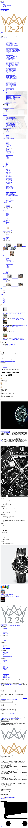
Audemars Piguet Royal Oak (12, 45)
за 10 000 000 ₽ (9, 183)
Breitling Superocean (10, 89)
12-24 (4, 364)
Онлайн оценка (6, 255)
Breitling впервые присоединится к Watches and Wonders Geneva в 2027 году (15, 313)
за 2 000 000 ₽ (9, 178)
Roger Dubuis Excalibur (11, 70)
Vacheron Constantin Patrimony (12, 62)
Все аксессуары (6, 231)
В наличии (8, 140)
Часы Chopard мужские (11, 83)
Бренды (5, 41)
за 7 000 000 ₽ (9, 182)
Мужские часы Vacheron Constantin (13, 95)
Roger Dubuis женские (11, 69)
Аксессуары (5, 221)
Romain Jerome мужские (11, 66)
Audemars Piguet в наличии (12, 48)
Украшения (5, 203)
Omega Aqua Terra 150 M (11, 56)
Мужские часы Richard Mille (12, 93)
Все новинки (6, 242)
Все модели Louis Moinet (11, 73)
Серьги (7, 214)
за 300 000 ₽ (8, 173)
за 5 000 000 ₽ (9, 180)
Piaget (7, 163)
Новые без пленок (6, 770)
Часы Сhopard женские (11, 84)
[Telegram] (8, 587)
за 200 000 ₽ (8, 172)
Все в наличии (6, 282)
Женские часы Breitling (11, 126)
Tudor (7, 156)
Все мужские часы (7, 103)
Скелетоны (8, 201)
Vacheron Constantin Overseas (12, 64)
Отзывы (5, 646)
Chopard (7, 111)
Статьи (4, 661)
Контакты (5, 645)
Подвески (8, 217)
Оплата (4, 654)
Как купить (5, 652)
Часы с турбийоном (10, 200)
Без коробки (14, 776)
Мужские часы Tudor (10, 98)
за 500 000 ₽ (8, 175)
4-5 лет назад (19, 783)
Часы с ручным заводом (11, 192)
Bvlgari (7, 106)
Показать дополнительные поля (8, 706)
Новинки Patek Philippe (11, 61)
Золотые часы (9, 186)
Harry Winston (21, 762)
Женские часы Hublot (10, 124)
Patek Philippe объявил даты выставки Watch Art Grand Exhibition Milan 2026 (13, 339)
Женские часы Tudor (10, 123)
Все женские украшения (8, 132)
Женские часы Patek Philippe (12, 120)
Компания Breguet (5, 431)
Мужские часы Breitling (11, 102)
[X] (5, 587)
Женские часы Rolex (10, 117)
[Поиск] (16, 36)
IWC (7, 165)
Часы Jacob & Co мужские (11, 76)
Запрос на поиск (6, 677)
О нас (4, 644)
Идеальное (14, 770)
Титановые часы (9, 188)
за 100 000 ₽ (8, 169)
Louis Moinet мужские (10, 75)
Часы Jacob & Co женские (11, 77)
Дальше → (9, 765)
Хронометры (8, 199)
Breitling (7, 159)
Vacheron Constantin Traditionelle (13, 63)
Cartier (7, 110)
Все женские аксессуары (8, 138)
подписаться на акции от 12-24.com (10, 719)
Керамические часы (10, 187)
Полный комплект (6, 776)
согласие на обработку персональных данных (13, 360)
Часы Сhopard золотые (11, 85)
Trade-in (7, 146)
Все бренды (5, 166)
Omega (7, 112)
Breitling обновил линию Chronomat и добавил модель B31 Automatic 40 (13, 319)
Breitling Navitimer (10, 88)
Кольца (7, 213)
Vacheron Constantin (10, 152)
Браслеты (8, 216)
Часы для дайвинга (10, 196)
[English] (4, 292)
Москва (5, 4)
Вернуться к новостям (5, 585)
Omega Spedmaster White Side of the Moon (10, 596)
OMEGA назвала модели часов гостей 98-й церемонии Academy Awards (14, 332)
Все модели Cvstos (10, 71)
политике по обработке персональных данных (11, 684)
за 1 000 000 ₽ (9, 176)
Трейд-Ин (5, 676)
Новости (5, 367)
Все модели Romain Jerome (12, 65)
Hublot (7, 157)
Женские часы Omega (10, 125)
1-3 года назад (12, 783)
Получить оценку (4, 794)
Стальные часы (9, 189)
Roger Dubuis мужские (11, 68)
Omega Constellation (10, 57)
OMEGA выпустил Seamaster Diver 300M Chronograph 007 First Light (15, 326)
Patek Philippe (9, 153)
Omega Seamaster (9, 55)
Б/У (24, 770)
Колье (7, 215)
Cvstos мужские (9, 72)
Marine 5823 (3, 440)
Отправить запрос (4, 720)
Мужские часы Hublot (10, 99)
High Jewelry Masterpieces (11, 78)
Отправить (3, 362)
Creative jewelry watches (11, 82)
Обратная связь (4, 37)
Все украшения (6, 220)
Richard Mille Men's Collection (12, 49)
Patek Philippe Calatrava (11, 59)
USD (2, 294)
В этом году (4, 783)
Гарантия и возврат (7, 656)
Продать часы (9, 145)
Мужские (5, 90)
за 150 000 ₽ (8, 170)
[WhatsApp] (7, 587)
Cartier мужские (9, 79)
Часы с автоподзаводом (11, 190)
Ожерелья (8, 219)
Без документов (22, 776)
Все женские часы (7, 128)
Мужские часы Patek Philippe (12, 96)
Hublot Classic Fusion (10, 53)
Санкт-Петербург (7, 5)
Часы (4, 139)
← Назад (2, 771)
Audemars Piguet (9, 155)
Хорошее (20, 770)
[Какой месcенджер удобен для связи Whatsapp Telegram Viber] (9, 709)
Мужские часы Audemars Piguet (13, 97)
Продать (5, 250)
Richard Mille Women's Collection (13, 50)
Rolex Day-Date (9, 44)
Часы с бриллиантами (10, 194)
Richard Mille (8, 151)
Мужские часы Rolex (10, 92)
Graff (7, 105)
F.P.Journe (6, 762)
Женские (5, 115)
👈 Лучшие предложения (9, 797)
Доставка (5, 653)
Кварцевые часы (9, 193)
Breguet (7, 149)
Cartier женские (9, 80)
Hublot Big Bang (9, 52)
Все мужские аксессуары (8, 113)
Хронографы (8, 197)
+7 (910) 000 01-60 (5, 9)
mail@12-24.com (4, 10)
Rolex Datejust (9, 42)
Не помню (8, 784)
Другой (11, 764)
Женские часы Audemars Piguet (12, 122)
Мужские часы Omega (11, 100)
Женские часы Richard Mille (12, 118)
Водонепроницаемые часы (12, 195)
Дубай (4, 6)
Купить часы (6, 674)
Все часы (5, 202)
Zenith (7, 164)
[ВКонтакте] (1, 587)
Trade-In (5, 278)
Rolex (7, 150)
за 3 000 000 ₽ (9, 179)
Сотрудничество (6, 648)
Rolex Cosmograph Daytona (12, 43)
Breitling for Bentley (10, 86)
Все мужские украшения (8, 108)
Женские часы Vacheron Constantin (13, 119)
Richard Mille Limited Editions (12, 51)
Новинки (8, 144)
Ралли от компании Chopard (7, 594)
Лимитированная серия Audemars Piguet (15, 46)
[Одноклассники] (3, 587)
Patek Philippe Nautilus (10, 58)
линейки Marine (6, 432)
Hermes (7, 137)
